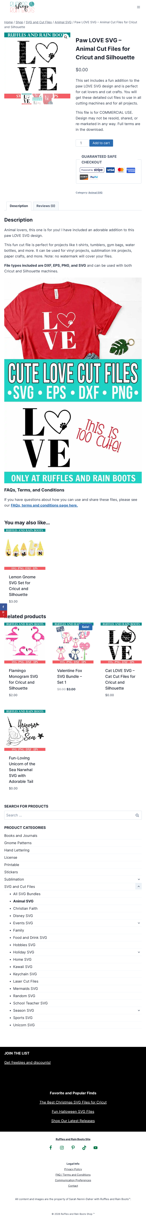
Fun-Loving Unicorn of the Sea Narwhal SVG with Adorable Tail (22, 770)
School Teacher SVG (30, 1003)
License (10, 857)
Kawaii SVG (22, 967)
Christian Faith (25, 908)
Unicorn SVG (24, 1025)
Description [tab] (19, 206)
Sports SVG (23, 1018)
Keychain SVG (25, 974)
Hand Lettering (16, 850)
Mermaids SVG (25, 988)
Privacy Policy (73, 1169)
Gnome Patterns (18, 843)
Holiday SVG (23, 952)
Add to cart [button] (68, 700)
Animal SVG (95, 192)
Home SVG (22, 959)
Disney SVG (23, 916)
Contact (73, 1185)
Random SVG (24, 996)
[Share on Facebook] (3, 606)
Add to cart (101, 143)
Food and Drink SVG (30, 937)
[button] (65, 37)
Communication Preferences (73, 1180)
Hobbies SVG (24, 945)
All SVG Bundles (26, 894)
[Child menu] (138, 879)
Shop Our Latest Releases (73, 1121)
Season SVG (23, 1010)
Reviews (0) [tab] (45, 206)
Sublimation (14, 879)
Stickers (11, 872)
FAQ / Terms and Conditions (73, 1174)
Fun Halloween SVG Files (73, 1111)
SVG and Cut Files (19, 886)
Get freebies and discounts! (27, 1062)
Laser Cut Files (25, 981)
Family (18, 930)
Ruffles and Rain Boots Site (73, 1139)
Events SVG (23, 923)
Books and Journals (20, 835)
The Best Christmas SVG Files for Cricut (73, 1102)
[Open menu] (138, 7)
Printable (11, 865)
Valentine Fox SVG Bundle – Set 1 (69, 676)
